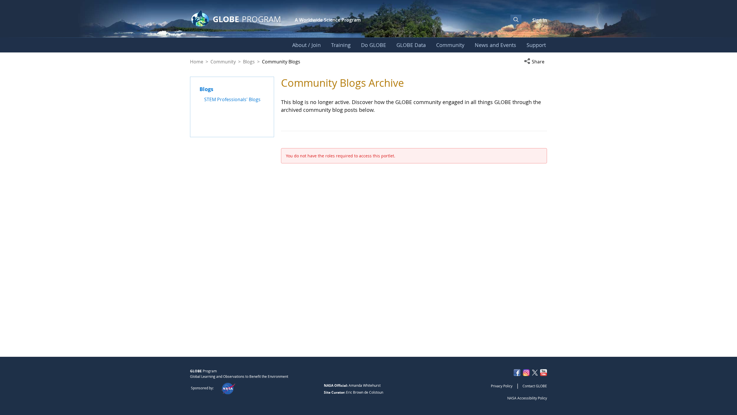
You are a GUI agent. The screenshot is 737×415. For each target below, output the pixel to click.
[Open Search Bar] (515, 19)
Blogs (249, 62)
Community (223, 62)
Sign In (539, 20)
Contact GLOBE (535, 386)
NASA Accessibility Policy (527, 398)
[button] (535, 61)
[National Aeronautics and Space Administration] (228, 388)
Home (196, 62)
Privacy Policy (501, 386)
